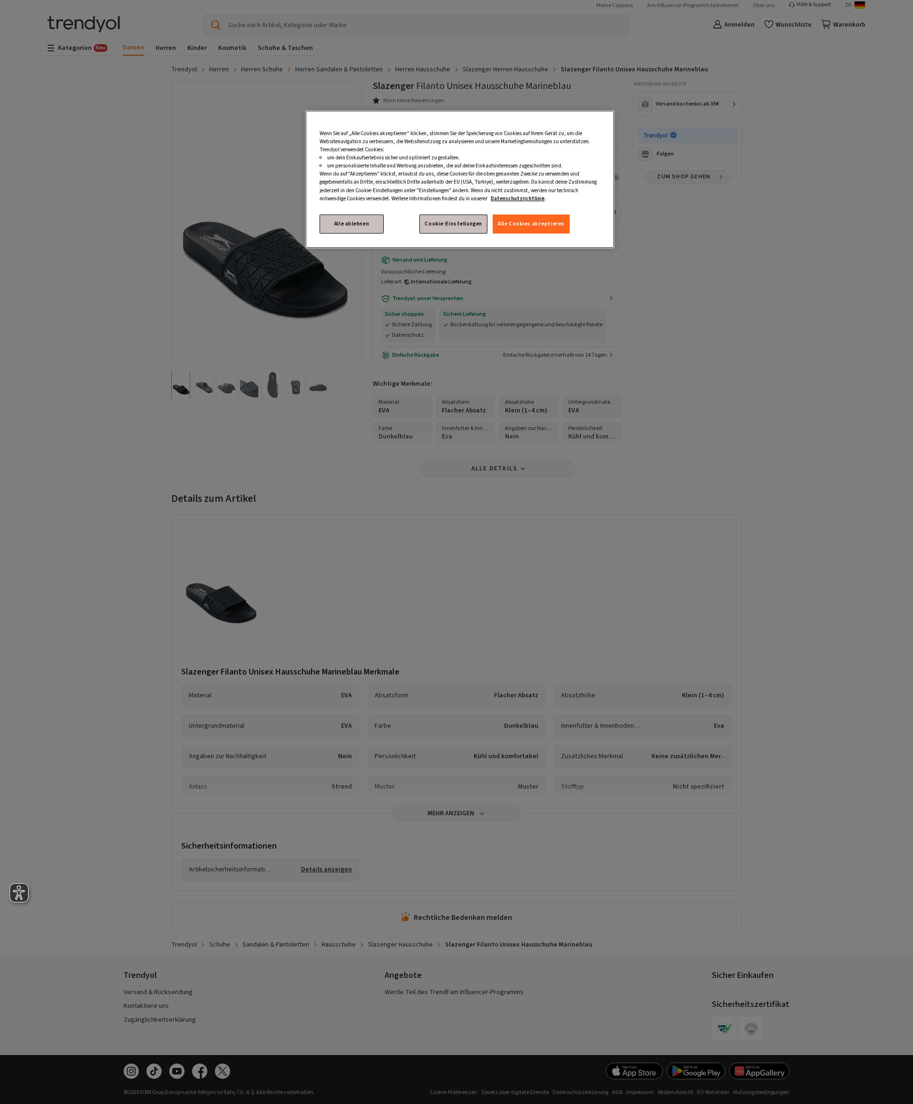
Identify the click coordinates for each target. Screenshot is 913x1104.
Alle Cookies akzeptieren (531, 224)
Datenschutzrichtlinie (517, 199)
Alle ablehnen (351, 224)
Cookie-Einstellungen (453, 224)
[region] (459, 179)
